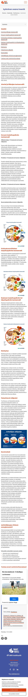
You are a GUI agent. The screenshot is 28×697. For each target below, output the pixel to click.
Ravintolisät (4, 53)
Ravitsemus (16, 13)
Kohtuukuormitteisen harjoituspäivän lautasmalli (11, 38)
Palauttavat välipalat (7, 50)
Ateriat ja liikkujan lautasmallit (9, 32)
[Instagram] (14, 669)
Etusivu (4, 13)
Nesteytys (4, 47)
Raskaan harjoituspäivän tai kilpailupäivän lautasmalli (12, 43)
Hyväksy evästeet (14, 690)
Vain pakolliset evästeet (14, 693)
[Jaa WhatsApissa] (5, 638)
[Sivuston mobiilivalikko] (25, 2)
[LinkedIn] (17, 669)
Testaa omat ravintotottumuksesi (10, 58)
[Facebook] (10, 669)
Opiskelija (9, 13)
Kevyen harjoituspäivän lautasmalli (11, 35)
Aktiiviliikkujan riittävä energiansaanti (11, 55)
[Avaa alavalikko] (25, 24)
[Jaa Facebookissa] (2, 638)
